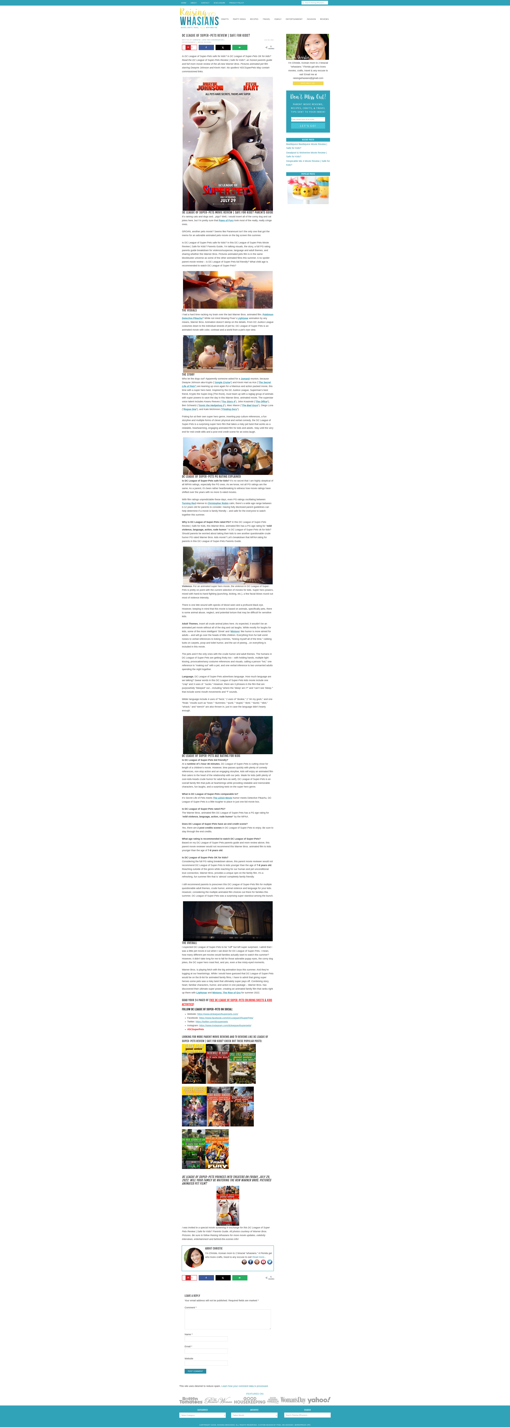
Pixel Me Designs (285, 1425)
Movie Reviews (204, 42)
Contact (205, 3)
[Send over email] (239, 47)
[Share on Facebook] (206, 47)
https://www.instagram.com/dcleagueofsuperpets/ (225, 1025)
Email (188, 1346)
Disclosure (219, 3)
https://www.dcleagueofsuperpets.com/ (217, 1014)
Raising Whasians (199, 17)
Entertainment (189, 42)
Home (183, 3)
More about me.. (308, 83)
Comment (191, 1307)
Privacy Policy (236, 3)
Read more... (259, 1257)
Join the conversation (213, 40)
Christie (197, 40)
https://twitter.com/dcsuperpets (212, 1021)
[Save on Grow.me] (251, 47)
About (194, 3)
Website (189, 1358)
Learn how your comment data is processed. (244, 1386)
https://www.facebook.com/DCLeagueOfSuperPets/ (226, 1018)
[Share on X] (223, 47)
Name (189, 1334)
